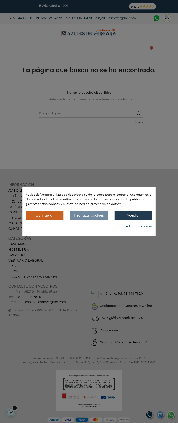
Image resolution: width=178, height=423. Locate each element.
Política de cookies (138, 226)
